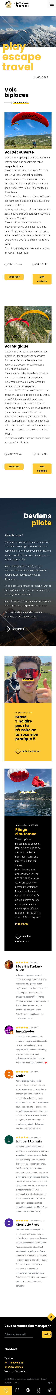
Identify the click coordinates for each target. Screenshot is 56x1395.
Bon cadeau (42, 279)
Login (49, 1382)
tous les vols (20, 102)
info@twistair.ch (13, 1367)
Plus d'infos (22, 923)
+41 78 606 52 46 (13, 1362)
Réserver (14, 276)
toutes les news (30, 751)
